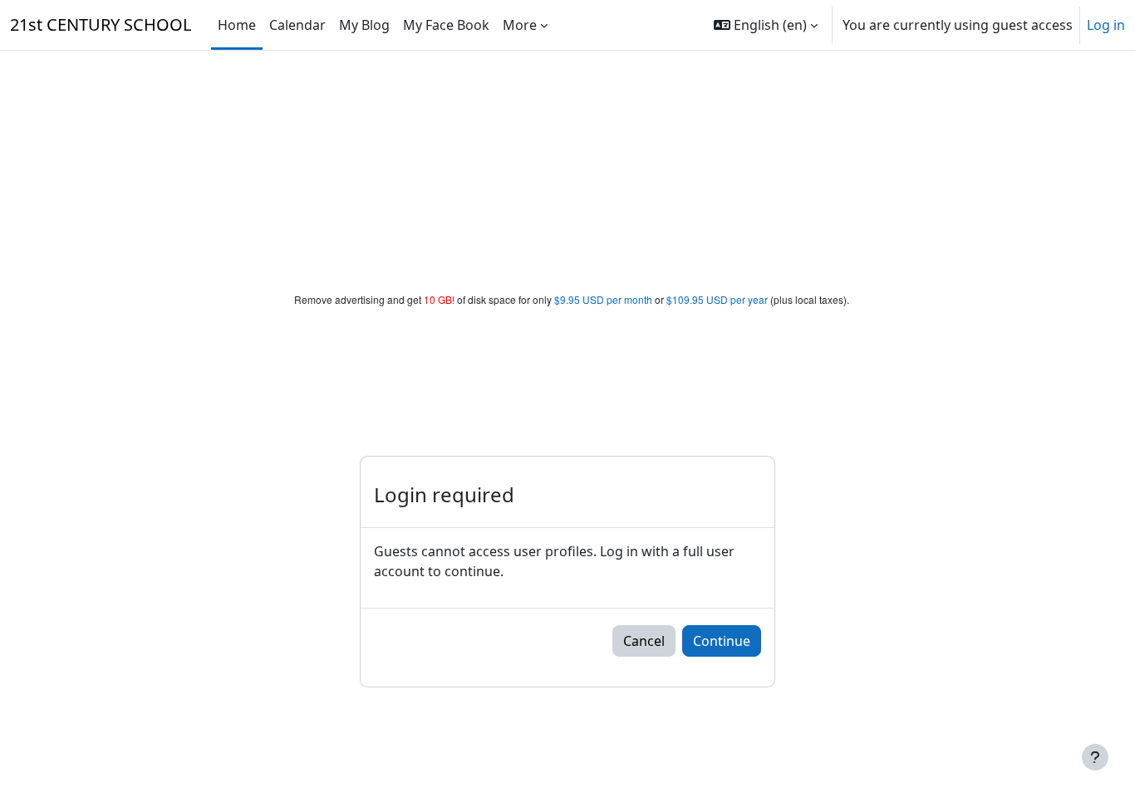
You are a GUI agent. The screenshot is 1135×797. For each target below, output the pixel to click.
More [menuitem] (520, 25)
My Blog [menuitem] (364, 25)
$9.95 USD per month (603, 299)
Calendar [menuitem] (297, 25)
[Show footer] (1095, 757)
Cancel (644, 641)
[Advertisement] (567, 167)
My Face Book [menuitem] (446, 25)
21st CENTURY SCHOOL (100, 24)
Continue (721, 641)
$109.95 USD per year (717, 299)
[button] (765, 25)
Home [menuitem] (237, 25)
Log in (1106, 25)
